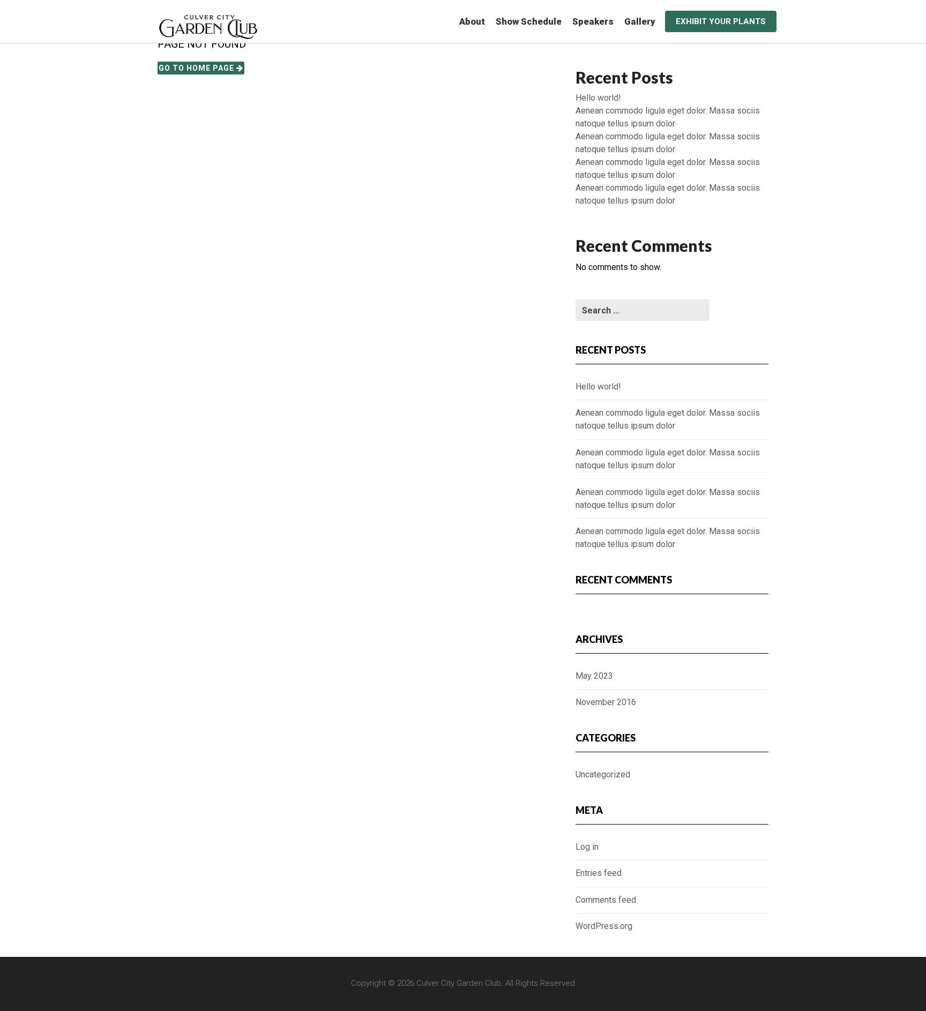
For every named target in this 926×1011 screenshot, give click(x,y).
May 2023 (594, 676)
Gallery (639, 21)
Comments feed (606, 900)
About (472, 21)
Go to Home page (197, 68)
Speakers (593, 21)
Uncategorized (603, 774)
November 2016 (606, 702)
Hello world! (598, 98)
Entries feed (599, 873)
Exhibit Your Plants (721, 21)
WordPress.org (604, 926)
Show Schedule (529, 21)
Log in (587, 847)
